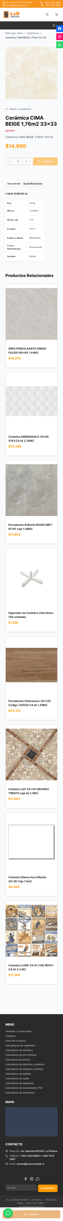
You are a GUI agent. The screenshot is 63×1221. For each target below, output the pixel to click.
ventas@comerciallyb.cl (17, 5)
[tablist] (24, 184)
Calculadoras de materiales (20, 1045)
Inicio (20, 33)
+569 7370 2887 (52, 5)
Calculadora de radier (17, 1078)
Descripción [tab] (13, 183)
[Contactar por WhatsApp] (8, 1213)
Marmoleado (35, 238)
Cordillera (33, 210)
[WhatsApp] (37, 1179)
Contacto (10, 1036)
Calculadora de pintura (17, 1059)
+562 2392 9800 (30, 1155)
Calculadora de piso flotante (20, 1054)
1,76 (31, 219)
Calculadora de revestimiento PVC (24, 1087)
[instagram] (59, 36)
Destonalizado (35, 247)
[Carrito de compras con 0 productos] (56, 14)
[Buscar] (47, 14)
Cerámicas (33, 33)
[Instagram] (31, 1179)
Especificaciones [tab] (33, 183)
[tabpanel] (31, 227)
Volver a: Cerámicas (20, 108)
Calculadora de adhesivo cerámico (24, 1069)
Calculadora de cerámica (19, 1050)
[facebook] (59, 28)
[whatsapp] (59, 44)
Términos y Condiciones (18, 1031)
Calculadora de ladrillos (18, 1073)
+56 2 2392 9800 (52, 2)
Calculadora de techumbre (20, 1092)
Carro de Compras (15, 1040)
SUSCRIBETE (48, 1188)
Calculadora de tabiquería (19, 1083)
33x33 (32, 228)
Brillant (32, 256)
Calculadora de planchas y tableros (24, 1064)
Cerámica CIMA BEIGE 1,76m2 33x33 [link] (25, 37)
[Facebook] (25, 1179)
